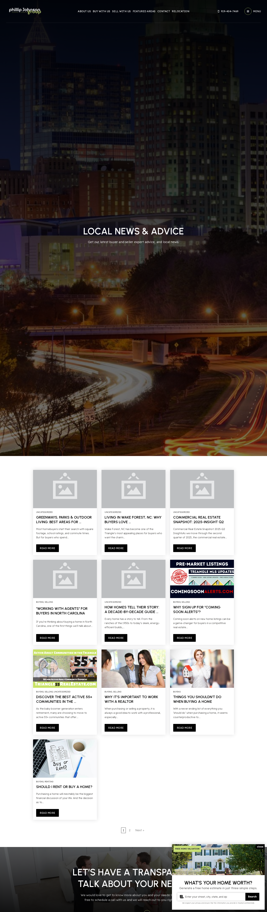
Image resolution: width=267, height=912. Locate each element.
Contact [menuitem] (163, 11)
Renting (49, 781)
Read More (47, 548)
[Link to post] (65, 489)
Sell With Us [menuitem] (121, 11)
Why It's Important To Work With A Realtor (131, 699)
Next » (139, 830)
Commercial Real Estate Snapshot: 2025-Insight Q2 (198, 519)
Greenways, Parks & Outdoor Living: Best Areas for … (64, 519)
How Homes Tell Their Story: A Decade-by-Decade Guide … (132, 609)
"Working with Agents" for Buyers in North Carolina (62, 610)
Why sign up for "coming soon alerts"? (196, 609)
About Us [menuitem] (84, 11)
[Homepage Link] (24, 11)
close (260, 846)
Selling (49, 602)
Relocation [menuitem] (180, 11)
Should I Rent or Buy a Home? (64, 786)
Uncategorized (44, 512)
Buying (40, 602)
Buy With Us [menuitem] (101, 11)
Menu (257, 11)
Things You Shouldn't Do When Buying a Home (197, 699)
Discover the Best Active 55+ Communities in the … (64, 699)
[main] (133, 423)
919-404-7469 (229, 11)
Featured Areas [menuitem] (144, 11)
